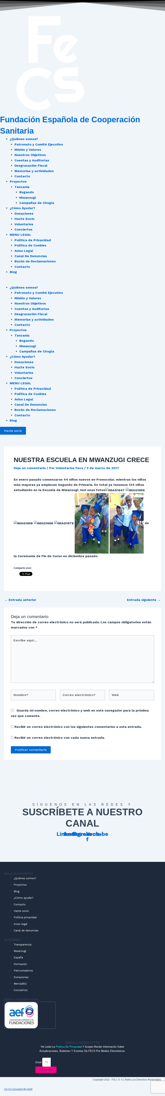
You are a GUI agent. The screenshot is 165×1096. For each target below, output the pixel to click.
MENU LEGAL (20, 235)
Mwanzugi (27, 197)
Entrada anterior (20, 600)
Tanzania (21, 187)
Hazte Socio (24, 219)
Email (38, 1062)
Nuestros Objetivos (30, 155)
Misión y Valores (27, 150)
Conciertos (23, 229)
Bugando (26, 192)
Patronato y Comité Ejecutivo (38, 144)
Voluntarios (23, 224)
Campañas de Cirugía (36, 203)
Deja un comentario (30, 468)
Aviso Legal (23, 251)
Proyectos (18, 181)
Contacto (22, 176)
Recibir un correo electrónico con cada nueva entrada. (59, 738)
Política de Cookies (30, 245)
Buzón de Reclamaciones (35, 261)
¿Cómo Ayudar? (22, 208)
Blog (13, 272)
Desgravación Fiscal (30, 165)
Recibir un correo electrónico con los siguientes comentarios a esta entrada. (78, 727)
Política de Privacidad (32, 240)
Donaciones (23, 213)
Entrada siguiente (144, 600)
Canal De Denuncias (30, 256)
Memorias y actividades (34, 171)
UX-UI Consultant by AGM (18, 1089)
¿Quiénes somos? (24, 139)
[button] (82, 282)
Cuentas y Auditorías (31, 160)
